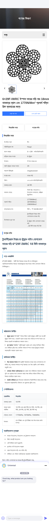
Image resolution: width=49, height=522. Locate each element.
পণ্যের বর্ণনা (35, 128)
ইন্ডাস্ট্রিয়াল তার (29, 460)
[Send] (46, 518)
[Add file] (3, 518)
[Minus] (45, 465)
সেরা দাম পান (13, 114)
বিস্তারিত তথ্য (13, 128)
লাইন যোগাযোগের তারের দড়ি (15, 460)
